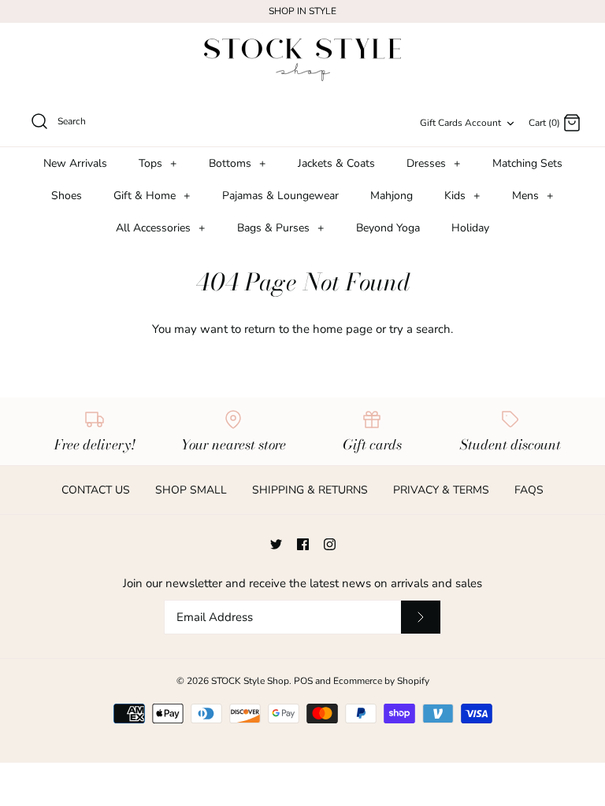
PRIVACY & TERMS (441, 489)
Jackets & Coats (336, 163)
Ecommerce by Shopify (381, 681)
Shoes (66, 195)
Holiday (470, 227)
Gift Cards (441, 122)
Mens (532, 195)
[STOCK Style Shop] (302, 61)
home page (343, 329)
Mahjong (391, 195)
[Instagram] (330, 544)
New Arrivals (75, 163)
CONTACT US (95, 489)
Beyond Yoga (388, 227)
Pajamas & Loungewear (280, 195)
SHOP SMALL (191, 489)
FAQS (529, 489)
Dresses (433, 163)
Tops (157, 163)
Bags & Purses (280, 227)
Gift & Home (151, 195)
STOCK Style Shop (250, 681)
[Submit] (420, 617)
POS (303, 681)
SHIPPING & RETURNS (310, 489)
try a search (420, 329)
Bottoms (237, 163)
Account (483, 122)
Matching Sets (527, 163)
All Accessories (160, 227)
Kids (462, 195)
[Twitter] (276, 544)
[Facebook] (303, 544)
